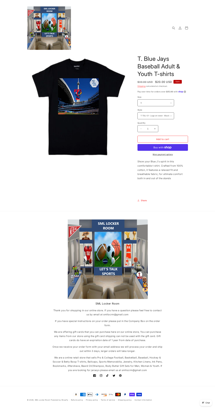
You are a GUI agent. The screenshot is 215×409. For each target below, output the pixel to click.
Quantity (141, 123)
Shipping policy (125, 400)
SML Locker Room (42, 400)
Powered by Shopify (59, 400)
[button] (173, 28)
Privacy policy (92, 400)
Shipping (141, 86)
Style (139, 110)
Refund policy (77, 400)
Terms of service (108, 400)
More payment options (163, 154)
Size (139, 97)
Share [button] (144, 200)
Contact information (143, 400)
